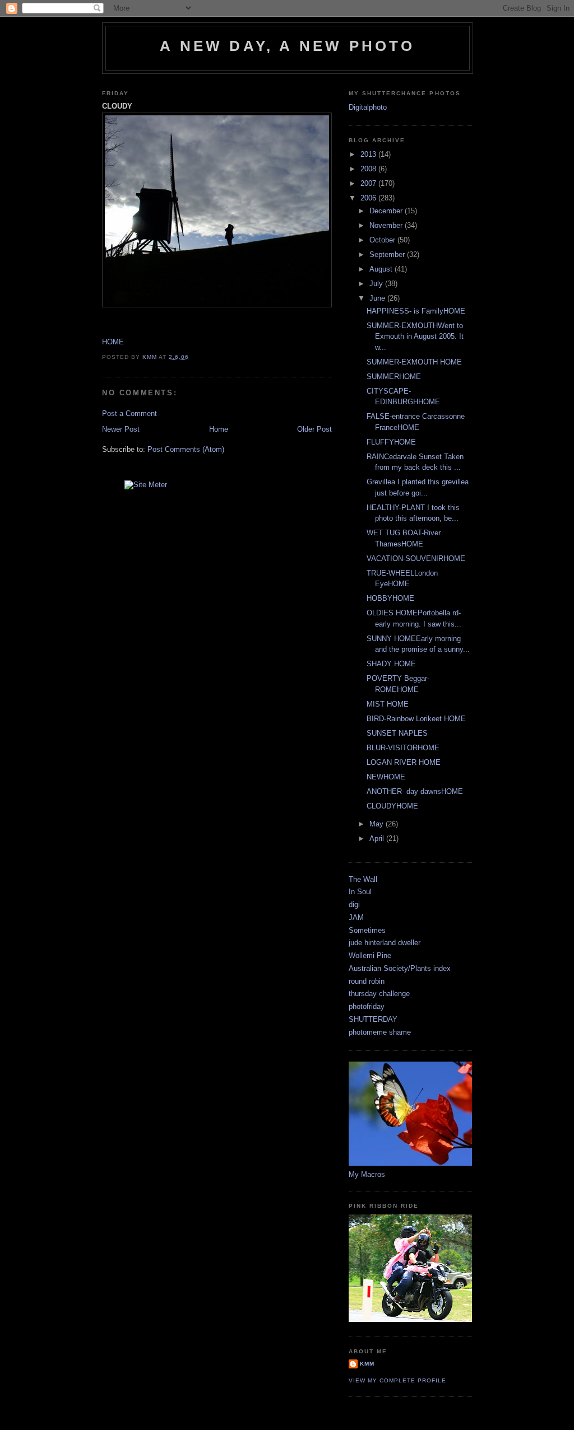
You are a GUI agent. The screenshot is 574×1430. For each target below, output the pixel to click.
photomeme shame (380, 1032)
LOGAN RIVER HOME (404, 762)
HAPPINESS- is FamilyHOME (416, 311)
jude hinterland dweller (384, 942)
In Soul (360, 891)
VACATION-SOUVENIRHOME (416, 558)
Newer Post (121, 429)
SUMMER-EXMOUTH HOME (414, 362)
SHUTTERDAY (373, 1019)
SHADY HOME (391, 664)
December (387, 211)
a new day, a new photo (287, 46)
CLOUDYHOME (392, 806)
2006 (369, 198)
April (377, 838)
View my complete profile (397, 1380)
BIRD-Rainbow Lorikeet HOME (416, 718)
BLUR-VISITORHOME (403, 748)
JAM (356, 917)
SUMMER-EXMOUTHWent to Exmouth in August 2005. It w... (415, 336)
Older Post (314, 429)
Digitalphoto (368, 107)
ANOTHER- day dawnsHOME (415, 791)
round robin (367, 981)
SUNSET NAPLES (397, 733)
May (377, 824)
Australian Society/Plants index (400, 968)
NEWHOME (386, 777)
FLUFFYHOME (391, 442)
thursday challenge (379, 993)
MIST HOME (388, 704)
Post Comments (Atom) (185, 449)
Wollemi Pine (370, 955)
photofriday (367, 1006)
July (377, 283)
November (387, 225)
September (388, 254)
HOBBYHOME (390, 598)
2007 (369, 183)
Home (218, 429)
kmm (367, 1364)
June (378, 298)
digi (354, 904)
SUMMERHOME (394, 376)
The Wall (363, 879)
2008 (369, 169)
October (383, 240)
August (382, 269)
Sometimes (367, 930)
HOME (113, 342)
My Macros (367, 1174)
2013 (369, 154)
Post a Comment (129, 413)
